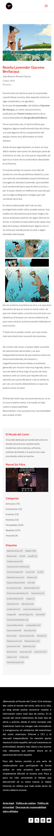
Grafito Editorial (15, 599)
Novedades (11, 524)
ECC (31, 583)
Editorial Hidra (31, 588)
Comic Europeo (15, 572)
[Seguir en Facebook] (30, 820)
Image (30, 599)
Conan (30, 572)
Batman (12, 556)
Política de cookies (26, 803)
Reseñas (7, 84)
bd (22, 556)
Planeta (41, 636)
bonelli (32, 556)
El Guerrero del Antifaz (17, 593)
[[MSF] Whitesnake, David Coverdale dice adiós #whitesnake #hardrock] (27, 480)
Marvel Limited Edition (17, 620)
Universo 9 (40, 652)
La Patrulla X (13, 609)
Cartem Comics (14, 561)
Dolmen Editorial (16, 583)
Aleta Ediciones (14, 551)
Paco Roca (30, 630)
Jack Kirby (13, 604)
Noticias (10, 519)
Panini (11, 636)
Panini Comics (26, 636)
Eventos (10, 514)
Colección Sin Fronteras (18, 567)
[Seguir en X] (36, 820)
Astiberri (30, 551)
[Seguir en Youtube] (48, 820)
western (12, 657)
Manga (11, 614)
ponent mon (13, 646)
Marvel (40, 614)
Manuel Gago (26, 614)
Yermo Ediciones (15, 662)
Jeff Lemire (27, 604)
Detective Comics (15, 577)
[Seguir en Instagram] (42, 820)
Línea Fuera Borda (32, 609)
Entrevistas (11, 508)
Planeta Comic (14, 641)
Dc (40, 572)
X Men (24, 657)
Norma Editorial (15, 625)
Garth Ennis (37, 593)
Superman (26, 652)
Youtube (10, 535)
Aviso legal (8, 803)
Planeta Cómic (32, 641)
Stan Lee (12, 652)
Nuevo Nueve (14, 630)
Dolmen (32, 577)
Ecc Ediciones (14, 588)
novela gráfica (33, 625)
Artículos (10, 503)
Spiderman (29, 646)
